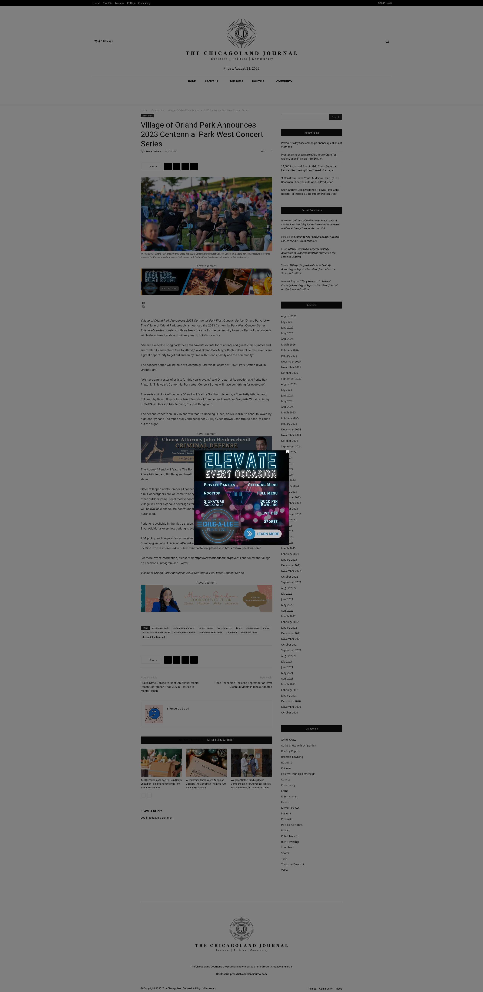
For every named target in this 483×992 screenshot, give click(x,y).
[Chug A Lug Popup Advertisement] (241, 543)
